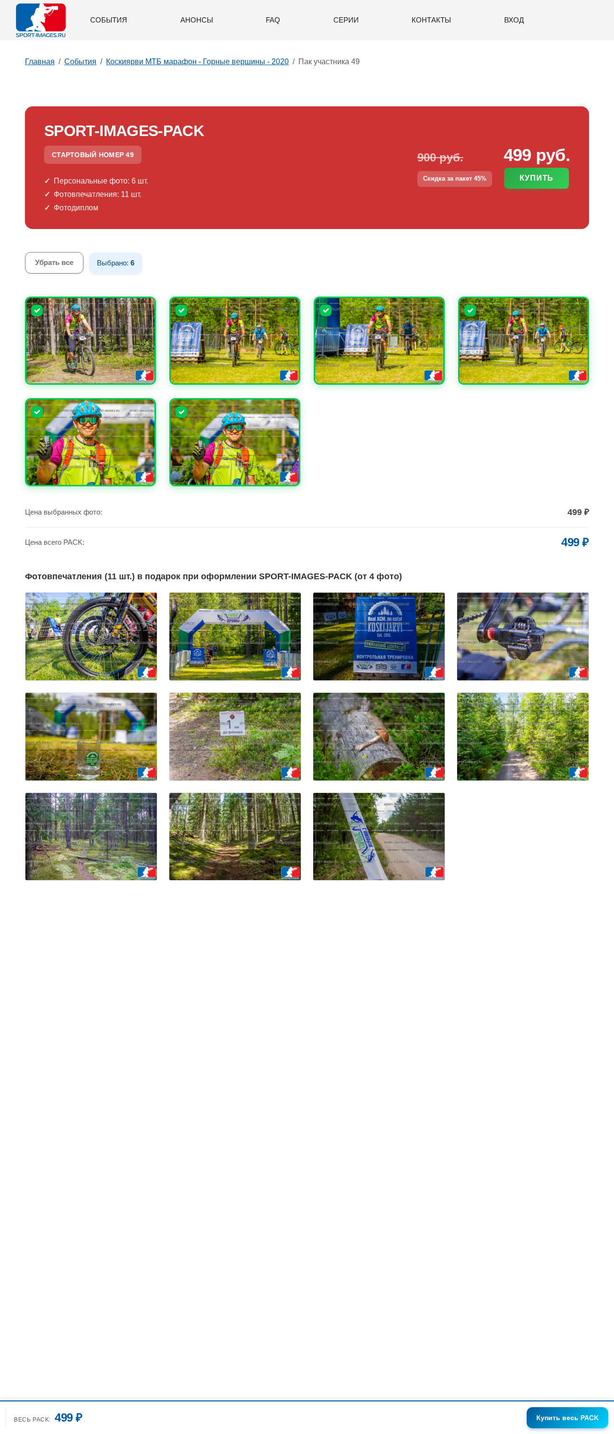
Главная (40, 61)
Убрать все (54, 262)
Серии (346, 20)
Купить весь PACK (567, 1418)
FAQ (273, 20)
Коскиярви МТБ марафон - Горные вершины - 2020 (197, 61)
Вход (514, 20)
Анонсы (196, 20)
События (108, 20)
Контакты (431, 20)
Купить (537, 178)
